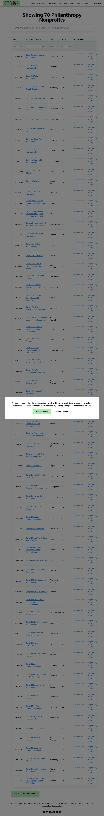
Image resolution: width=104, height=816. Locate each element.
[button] (52, 408)
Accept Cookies (42, 412)
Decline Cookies (61, 412)
